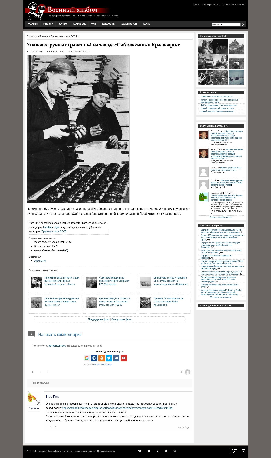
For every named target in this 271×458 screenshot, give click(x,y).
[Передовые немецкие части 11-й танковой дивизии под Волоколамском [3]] (236, 84)
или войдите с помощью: (110, 351)
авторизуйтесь (57, 345)
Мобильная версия (106, 451)
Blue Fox (52, 396)
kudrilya (47, 227)
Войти (196, 5)
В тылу (43, 36)
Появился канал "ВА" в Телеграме (216, 97)
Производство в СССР (64, 36)
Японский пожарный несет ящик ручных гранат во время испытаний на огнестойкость (62, 280)
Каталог (48, 24)
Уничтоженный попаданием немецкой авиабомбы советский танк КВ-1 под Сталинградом (218, 279)
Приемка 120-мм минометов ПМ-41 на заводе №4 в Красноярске (168, 301)
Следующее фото (121, 319)
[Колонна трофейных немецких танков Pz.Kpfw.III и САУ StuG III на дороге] (236, 54)
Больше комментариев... (221, 217)
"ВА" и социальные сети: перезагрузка (219, 105)
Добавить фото (229, 5)
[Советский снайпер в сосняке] (221, 84)
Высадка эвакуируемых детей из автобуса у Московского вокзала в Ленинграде (227, 182)
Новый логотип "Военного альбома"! (217, 111)
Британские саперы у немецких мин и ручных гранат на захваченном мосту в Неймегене (171, 280)
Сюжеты (32, 36)
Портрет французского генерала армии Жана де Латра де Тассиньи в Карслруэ (222, 262)
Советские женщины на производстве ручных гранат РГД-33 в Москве (114, 280)
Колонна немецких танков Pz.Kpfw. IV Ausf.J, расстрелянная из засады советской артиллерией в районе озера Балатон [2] (227, 153)
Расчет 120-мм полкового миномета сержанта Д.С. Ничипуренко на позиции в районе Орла (222, 237)
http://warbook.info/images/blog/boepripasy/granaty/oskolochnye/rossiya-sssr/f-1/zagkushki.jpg (117, 407)
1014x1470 (40, 260)
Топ (93, 24)
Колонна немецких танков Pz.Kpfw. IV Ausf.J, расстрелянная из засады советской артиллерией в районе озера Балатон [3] (227, 135)
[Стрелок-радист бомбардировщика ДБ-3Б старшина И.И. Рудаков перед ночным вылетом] (221, 54)
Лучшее (62, 24)
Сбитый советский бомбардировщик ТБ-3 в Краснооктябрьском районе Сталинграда (221, 231)
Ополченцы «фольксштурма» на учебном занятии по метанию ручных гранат (62, 301)
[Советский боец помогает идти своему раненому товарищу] (236, 69)
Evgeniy (60, 51)
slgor (56, 227)
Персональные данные (84, 451)
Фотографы (108, 24)
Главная (33, 24)
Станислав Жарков (46, 451)
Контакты (241, 5)
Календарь (79, 24)
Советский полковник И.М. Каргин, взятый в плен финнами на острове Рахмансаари (227, 197)
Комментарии (129, 24)
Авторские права (64, 451)
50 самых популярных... (221, 297)
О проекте (215, 5)
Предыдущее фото (98, 319)
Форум (146, 24)
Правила (205, 5)
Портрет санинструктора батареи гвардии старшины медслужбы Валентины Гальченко (220, 245)
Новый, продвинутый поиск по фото (217, 108)
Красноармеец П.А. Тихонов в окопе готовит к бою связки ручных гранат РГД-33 (114, 301)
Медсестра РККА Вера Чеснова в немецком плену (226, 169)
